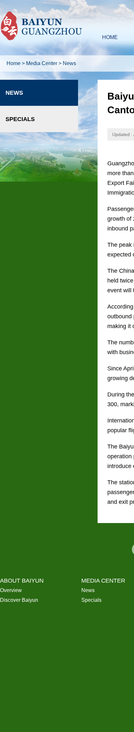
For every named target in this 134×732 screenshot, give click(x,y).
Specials (20, 119)
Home (13, 63)
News (69, 63)
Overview (11, 590)
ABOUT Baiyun (22, 580)
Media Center (41, 63)
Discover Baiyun (19, 600)
